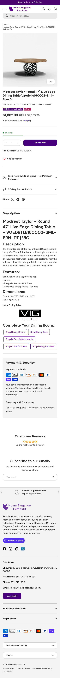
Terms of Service (23, 669)
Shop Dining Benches (43, 346)
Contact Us (12, 596)
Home (5, 25)
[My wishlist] (49, 8)
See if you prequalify (16, 407)
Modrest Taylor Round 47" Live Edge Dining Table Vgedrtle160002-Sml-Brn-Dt (29, 28)
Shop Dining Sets (39, 332)
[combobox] (30, 16)
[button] (55, 9)
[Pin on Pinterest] (23, 199)
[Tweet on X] (12, 199)
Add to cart (40, 142)
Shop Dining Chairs (15, 332)
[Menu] (4, 9)
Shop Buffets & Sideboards (19, 339)
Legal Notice (8, 671)
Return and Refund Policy (42, 669)
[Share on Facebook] (18, 199)
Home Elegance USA (17, 664)
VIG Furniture (9, 104)
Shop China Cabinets (16, 346)
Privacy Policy (8, 669)
